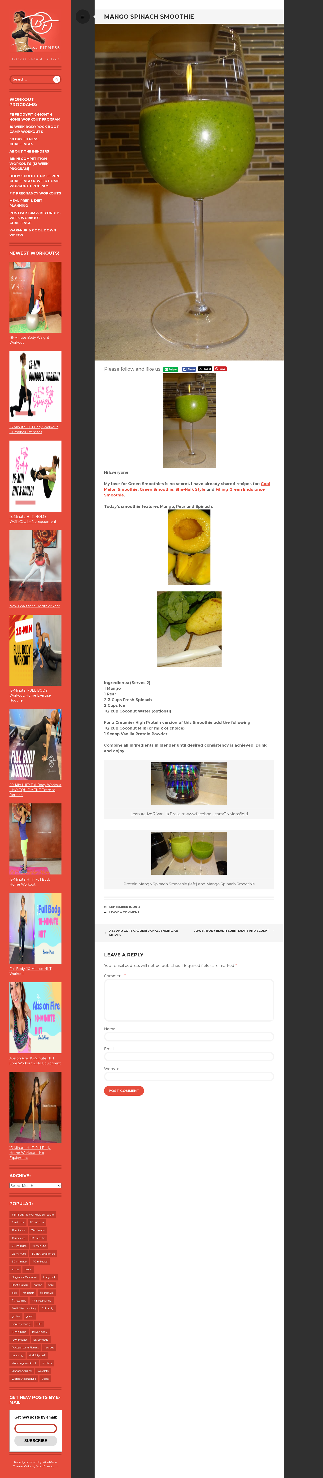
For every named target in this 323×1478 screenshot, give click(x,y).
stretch (47, 1363)
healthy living (21, 1324)
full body (47, 1308)
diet (14, 1292)
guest (30, 1316)
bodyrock (49, 1277)
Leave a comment (124, 912)
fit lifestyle (46, 1292)
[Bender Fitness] (35, 35)
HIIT (39, 1324)
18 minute (38, 1238)
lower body (39, 1332)
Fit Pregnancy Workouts (35, 193)
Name (109, 1029)
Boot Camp (20, 1285)
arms (15, 1269)
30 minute (19, 1261)
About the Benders (29, 151)
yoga (45, 1378)
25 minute (19, 1253)
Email (109, 1049)
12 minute (18, 1230)
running (17, 1355)
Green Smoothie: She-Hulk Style (172, 489)
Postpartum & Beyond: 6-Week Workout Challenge (35, 218)
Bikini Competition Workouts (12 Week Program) (28, 164)
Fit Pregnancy (41, 1300)
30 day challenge (43, 1253)
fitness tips (19, 1300)
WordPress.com (46, 1466)
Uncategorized (22, 1371)
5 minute (18, 1222)
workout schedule (24, 1378)
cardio (38, 1285)
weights (43, 1371)
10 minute (37, 1222)
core (51, 1285)
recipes (49, 1347)
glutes (16, 1316)
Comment (115, 976)
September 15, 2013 (124, 907)
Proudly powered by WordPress (35, 1462)
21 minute (39, 1246)
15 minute (37, 1230)
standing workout (24, 1363)
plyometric (40, 1339)
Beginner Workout (24, 1277)
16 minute (18, 1238)
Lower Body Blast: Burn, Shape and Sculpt (231, 931)
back (28, 1269)
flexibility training (24, 1308)
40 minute (39, 1261)
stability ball (37, 1355)
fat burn (28, 1292)
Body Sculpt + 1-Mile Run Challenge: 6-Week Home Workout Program (34, 181)
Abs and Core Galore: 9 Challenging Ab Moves (143, 933)
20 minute (19, 1246)
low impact (19, 1339)
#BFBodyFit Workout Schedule (33, 1214)
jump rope (19, 1332)
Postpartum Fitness (25, 1347)
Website (111, 1069)
